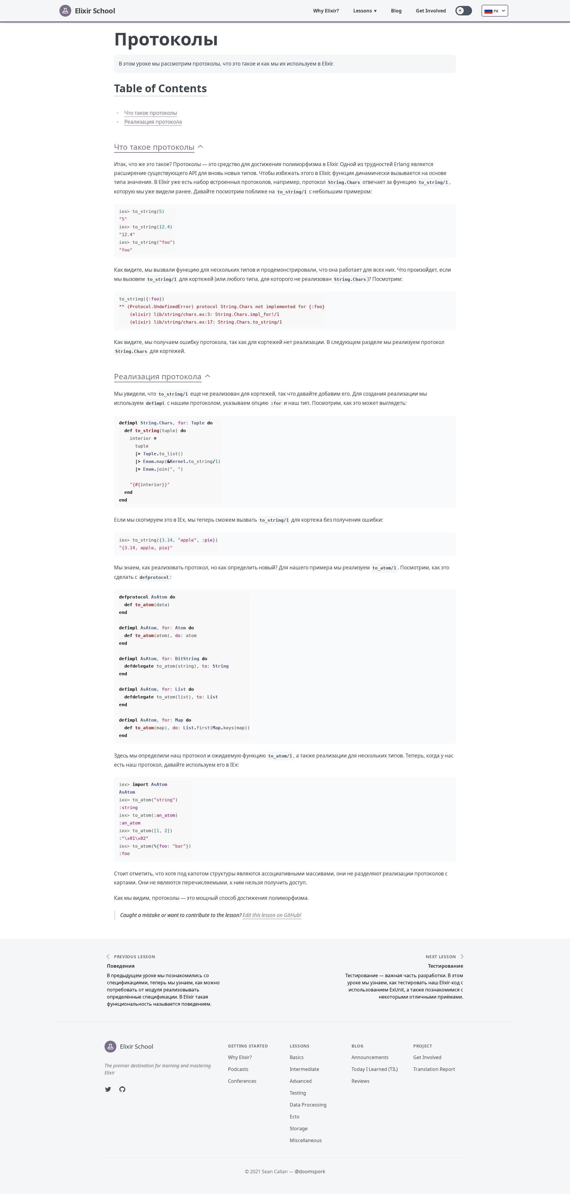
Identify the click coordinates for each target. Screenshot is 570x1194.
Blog (396, 10)
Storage (299, 1128)
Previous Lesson (134, 956)
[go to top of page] (200, 147)
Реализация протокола (153, 121)
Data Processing (308, 1104)
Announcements (370, 1057)
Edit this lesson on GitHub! (272, 915)
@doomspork (310, 1171)
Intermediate (304, 1069)
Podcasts (238, 1069)
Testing (298, 1093)
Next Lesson (441, 956)
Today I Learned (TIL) (375, 1069)
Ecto (295, 1116)
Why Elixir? (326, 10)
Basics (297, 1057)
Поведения (120, 966)
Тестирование (445, 966)
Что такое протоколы (150, 112)
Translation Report (434, 1069)
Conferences (242, 1081)
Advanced (301, 1081)
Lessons (362, 10)
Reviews (361, 1081)
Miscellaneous (306, 1140)
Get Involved (431, 10)
